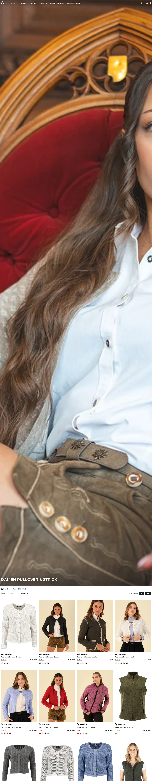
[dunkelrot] (10, 733)
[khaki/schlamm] (7, 733)
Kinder (43, 3)
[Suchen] (141, 3)
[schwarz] (48, 663)
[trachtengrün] (86, 734)
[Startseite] (9, 3)
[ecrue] (2, 663)
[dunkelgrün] (5, 663)
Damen (24, 3)
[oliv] (116, 734)
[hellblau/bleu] (2, 733)
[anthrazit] (40, 663)
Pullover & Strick (19, 589)
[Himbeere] (5, 733)
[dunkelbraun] (7, 663)
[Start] (2, 589)
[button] (141, 593)
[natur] (83, 663)
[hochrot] (81, 734)
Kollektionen (74, 3)
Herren (33, 3)
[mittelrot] (40, 733)
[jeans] (45, 663)
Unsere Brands (57, 3)
